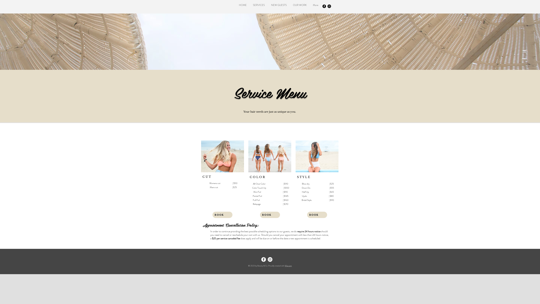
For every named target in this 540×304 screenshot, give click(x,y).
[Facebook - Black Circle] (324, 6)
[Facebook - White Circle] (263, 259)
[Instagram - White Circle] (270, 259)
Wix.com (288, 265)
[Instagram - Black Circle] (329, 6)
